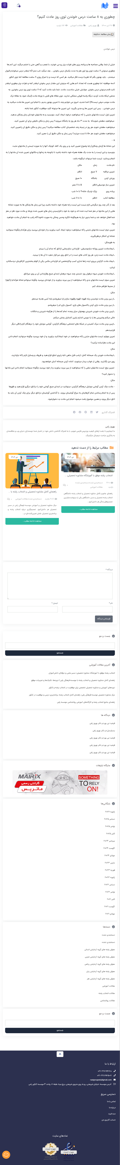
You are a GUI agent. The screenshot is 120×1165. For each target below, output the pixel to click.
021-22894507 (104, 1075)
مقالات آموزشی (76, 25)
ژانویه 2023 (110, 877)
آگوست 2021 (109, 906)
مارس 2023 (110, 863)
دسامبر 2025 (109, 819)
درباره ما (112, 1107)
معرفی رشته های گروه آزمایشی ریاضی (100, 964)
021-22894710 (105, 1071)
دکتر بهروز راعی (95, 723)
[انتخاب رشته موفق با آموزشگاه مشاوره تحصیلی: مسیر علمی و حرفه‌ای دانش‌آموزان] (88, 462)
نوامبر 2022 (110, 892)
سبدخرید (112, 1113)
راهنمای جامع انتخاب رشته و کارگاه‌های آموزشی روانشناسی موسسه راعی (86, 702)
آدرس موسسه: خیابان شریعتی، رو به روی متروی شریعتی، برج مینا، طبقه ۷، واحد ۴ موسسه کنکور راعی (70, 1084)
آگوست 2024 (109, 848)
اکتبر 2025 (110, 833)
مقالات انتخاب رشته (107, 993)
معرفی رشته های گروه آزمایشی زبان (100, 971)
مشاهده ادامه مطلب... (88, 509)
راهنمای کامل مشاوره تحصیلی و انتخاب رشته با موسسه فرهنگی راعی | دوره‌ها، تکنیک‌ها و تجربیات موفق (73, 680)
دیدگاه (109, 569)
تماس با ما (111, 1101)
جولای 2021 (110, 914)
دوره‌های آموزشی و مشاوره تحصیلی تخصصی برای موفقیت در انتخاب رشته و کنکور (82, 687)
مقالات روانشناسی (107, 1000)
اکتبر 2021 (111, 899)
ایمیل (55, 603)
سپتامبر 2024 (109, 841)
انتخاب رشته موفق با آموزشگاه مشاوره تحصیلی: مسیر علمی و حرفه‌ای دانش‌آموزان (73, 475)
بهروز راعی (110, 427)
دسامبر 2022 (109, 884)
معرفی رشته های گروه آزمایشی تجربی (100, 957)
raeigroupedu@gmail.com (101, 1080)
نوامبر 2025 (110, 826)
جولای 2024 (109, 855)
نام (111, 603)
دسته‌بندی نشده (96, 482)
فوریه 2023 (110, 870)
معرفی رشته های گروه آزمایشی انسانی (99, 949)
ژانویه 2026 (110, 812)
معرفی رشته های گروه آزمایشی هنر (101, 978)
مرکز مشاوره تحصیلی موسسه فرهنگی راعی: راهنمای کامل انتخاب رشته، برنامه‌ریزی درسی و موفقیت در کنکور (72, 695)
